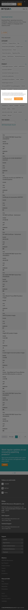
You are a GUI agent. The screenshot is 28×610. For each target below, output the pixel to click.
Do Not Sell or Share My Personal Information (8, 99)
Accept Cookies (18, 98)
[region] (14, 96)
